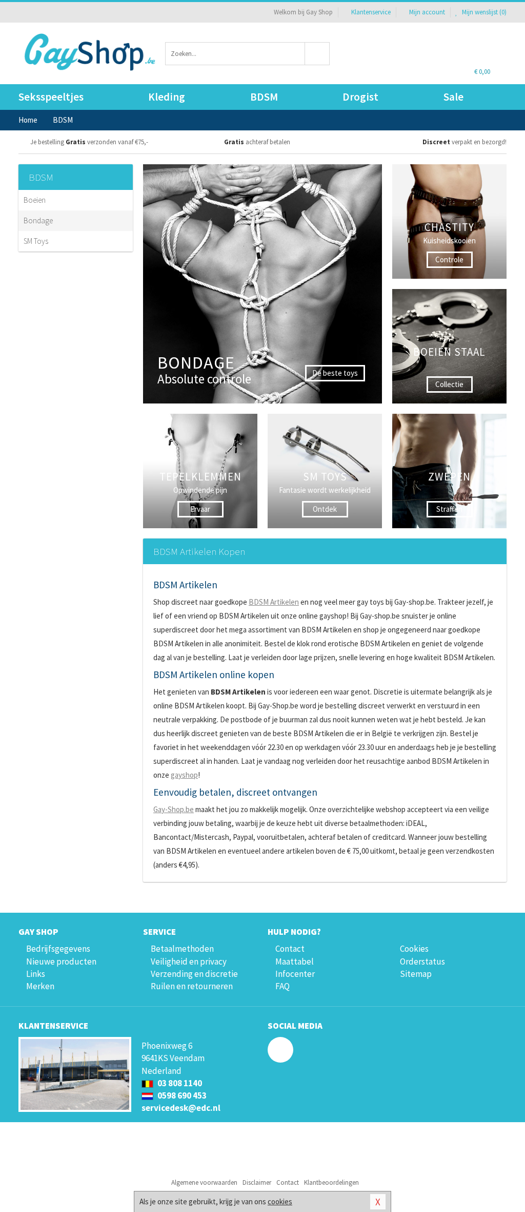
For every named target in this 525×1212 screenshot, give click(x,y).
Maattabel (294, 961)
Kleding (166, 97)
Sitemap (416, 973)
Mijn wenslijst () (483, 12)
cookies (280, 1201)
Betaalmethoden (182, 948)
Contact (290, 948)
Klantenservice (371, 12)
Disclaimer (257, 1182)
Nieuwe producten (61, 961)
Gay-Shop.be (173, 809)
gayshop (184, 775)
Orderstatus (422, 961)
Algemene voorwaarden (204, 1182)
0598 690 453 (181, 1095)
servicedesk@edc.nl (181, 1107)
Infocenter (295, 973)
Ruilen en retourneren (192, 986)
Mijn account (427, 12)
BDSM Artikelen (274, 602)
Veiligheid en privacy (189, 961)
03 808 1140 (179, 1083)
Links (35, 973)
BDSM (264, 97)
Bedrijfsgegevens (58, 948)
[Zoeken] (317, 53)
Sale (453, 97)
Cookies (414, 948)
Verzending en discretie (194, 973)
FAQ (282, 986)
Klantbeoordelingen (331, 1182)
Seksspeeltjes (51, 97)
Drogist (360, 97)
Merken (40, 986)
